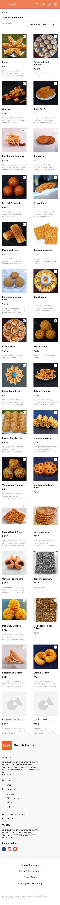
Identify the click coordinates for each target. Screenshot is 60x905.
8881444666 (10, 818)
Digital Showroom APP (31, 896)
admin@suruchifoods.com (16, 814)
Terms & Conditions (18, 898)
